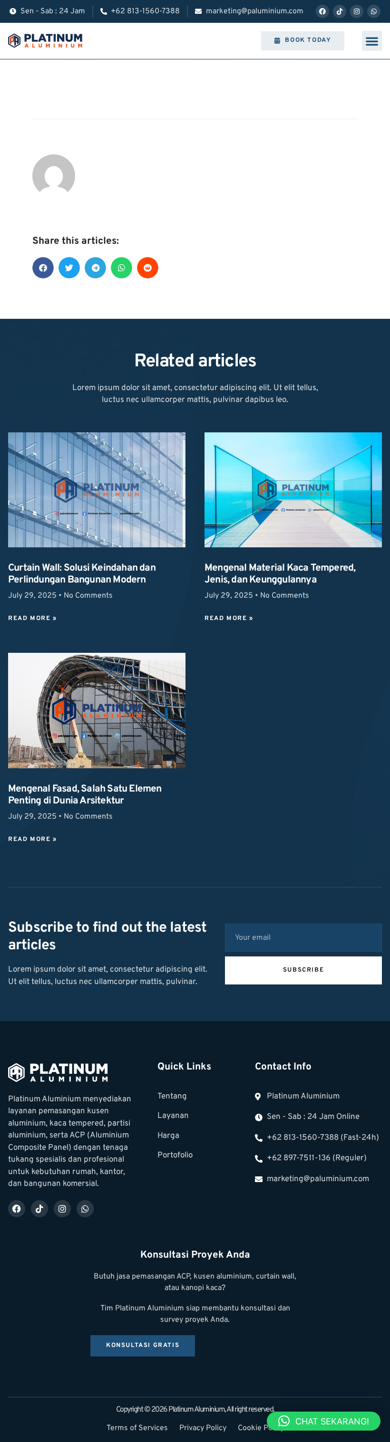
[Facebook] (322, 11)
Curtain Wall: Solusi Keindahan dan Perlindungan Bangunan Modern (82, 574)
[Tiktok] (339, 11)
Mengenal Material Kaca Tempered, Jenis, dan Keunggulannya (280, 574)
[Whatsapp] (373, 11)
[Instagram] (356, 11)
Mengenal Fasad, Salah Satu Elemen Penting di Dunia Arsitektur (85, 795)
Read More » (32, 618)
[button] (372, 41)
